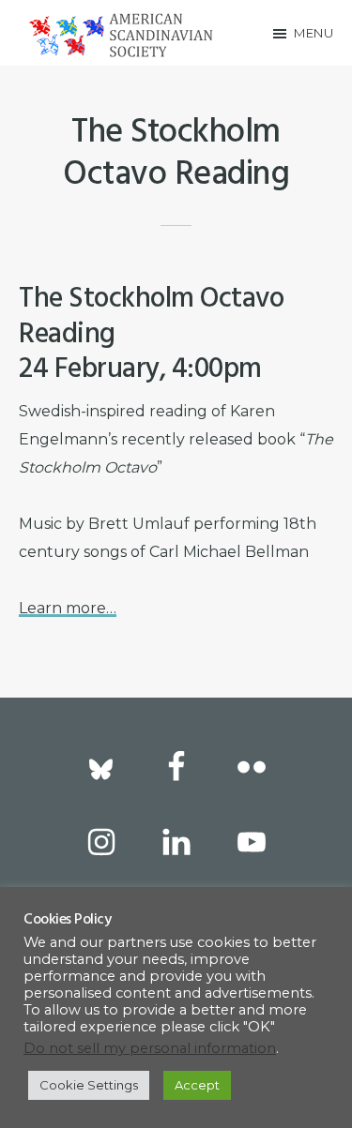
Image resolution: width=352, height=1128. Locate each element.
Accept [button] (197, 1084)
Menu (313, 32)
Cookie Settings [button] (88, 1084)
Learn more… (67, 608)
